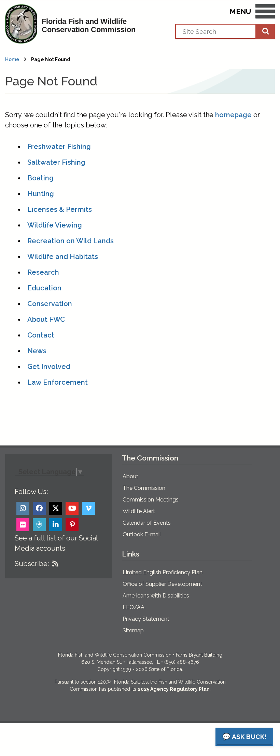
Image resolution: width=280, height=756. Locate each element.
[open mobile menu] (265, 12)
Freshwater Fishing (59, 146)
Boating (40, 178)
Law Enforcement (57, 382)
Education (44, 288)
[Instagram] (22, 508)
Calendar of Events (147, 523)
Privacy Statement (146, 619)
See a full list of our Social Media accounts (56, 543)
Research (43, 272)
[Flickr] (22, 524)
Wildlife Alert (139, 511)
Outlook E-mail (142, 534)
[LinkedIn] (55, 524)
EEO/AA (133, 607)
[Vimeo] (88, 508)
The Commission (144, 488)
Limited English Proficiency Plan (162, 572)
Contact (40, 335)
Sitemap (133, 630)
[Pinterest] (72, 524)
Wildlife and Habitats (62, 256)
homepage (233, 115)
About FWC (46, 319)
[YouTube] (72, 508)
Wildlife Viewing (54, 225)
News (36, 351)
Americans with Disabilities (156, 595)
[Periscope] (39, 524)
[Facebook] (39, 508)
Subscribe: (32, 564)
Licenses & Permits (59, 209)
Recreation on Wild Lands (70, 241)
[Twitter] (55, 508)
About (130, 476)
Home (12, 59)
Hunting (40, 194)
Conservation (49, 304)
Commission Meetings (151, 499)
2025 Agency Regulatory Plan (174, 689)
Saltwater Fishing (56, 162)
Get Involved (48, 366)
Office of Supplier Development (162, 584)
